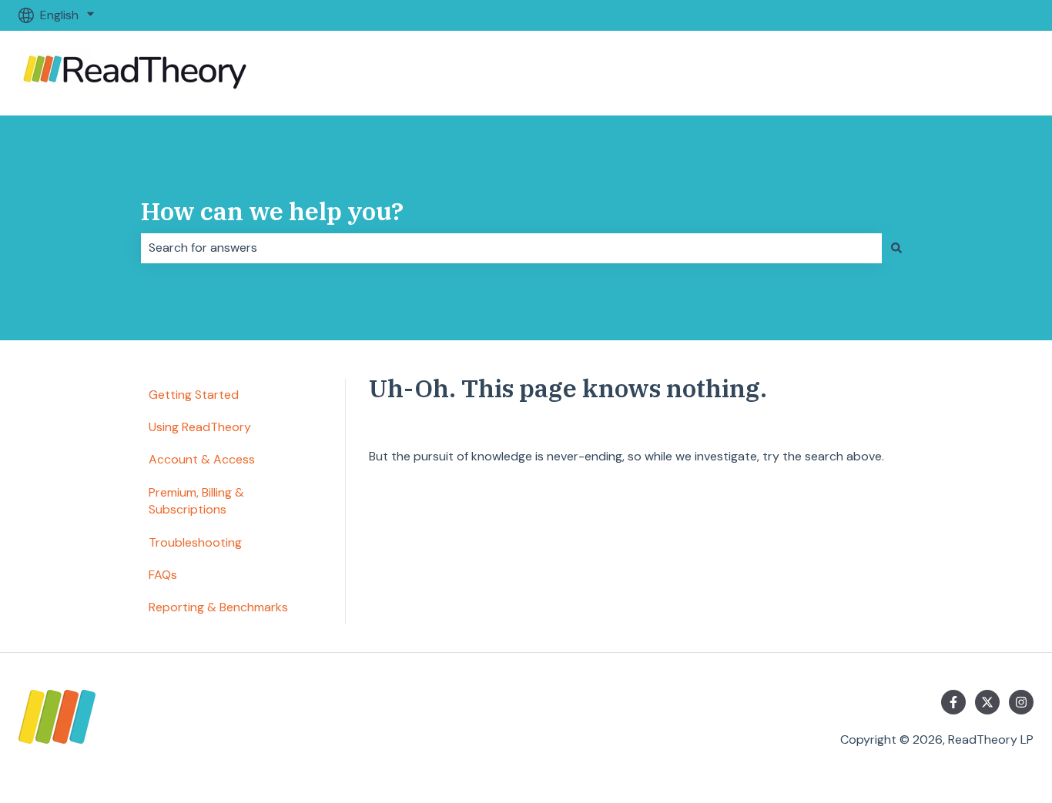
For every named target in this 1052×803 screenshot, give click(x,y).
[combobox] (511, 248)
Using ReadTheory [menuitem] (200, 427)
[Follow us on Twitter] (987, 702)
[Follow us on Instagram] (1021, 702)
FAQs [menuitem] (163, 575)
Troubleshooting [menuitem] (195, 542)
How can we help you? (272, 211)
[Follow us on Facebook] (953, 702)
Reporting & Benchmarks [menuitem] (218, 607)
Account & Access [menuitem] (202, 459)
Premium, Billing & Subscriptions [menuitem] (196, 500)
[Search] (896, 248)
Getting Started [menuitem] (194, 394)
